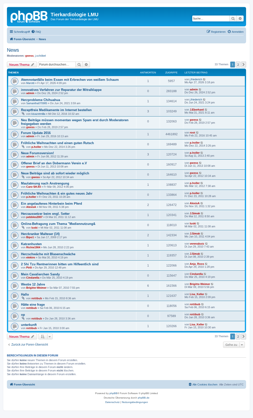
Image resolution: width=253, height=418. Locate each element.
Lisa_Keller (197, 294)
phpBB (113, 393)
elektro (30, 257)
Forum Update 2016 (36, 133)
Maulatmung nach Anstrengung (45, 183)
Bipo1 (30, 237)
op (23, 315)
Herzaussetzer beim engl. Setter (45, 214)
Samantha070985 (36, 103)
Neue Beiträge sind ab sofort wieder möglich (55, 173)
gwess (29, 55)
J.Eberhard (197, 109)
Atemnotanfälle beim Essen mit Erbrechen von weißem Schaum (70, 80)
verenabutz (197, 243)
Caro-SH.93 (33, 186)
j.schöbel (40, 55)
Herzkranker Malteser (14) (40, 234)
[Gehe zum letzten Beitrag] (204, 79)
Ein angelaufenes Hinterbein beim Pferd (51, 203)
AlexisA (31, 206)
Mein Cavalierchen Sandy (40, 274)
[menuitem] (36, 32)
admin (30, 93)
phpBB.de (143, 397)
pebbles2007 (34, 217)
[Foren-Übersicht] (29, 16)
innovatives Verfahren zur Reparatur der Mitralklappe (61, 90)
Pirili (29, 267)
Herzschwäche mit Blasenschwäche (48, 254)
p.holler (36, 146)
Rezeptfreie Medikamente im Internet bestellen (56, 110)
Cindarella (32, 277)
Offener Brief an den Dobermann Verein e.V (54, 163)
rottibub (36, 298)
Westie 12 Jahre (33, 284)
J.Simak (195, 213)
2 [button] (238, 64)
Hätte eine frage (33, 304)
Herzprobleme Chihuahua (40, 100)
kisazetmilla (38, 113)
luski (34, 227)
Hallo (25, 294)
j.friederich (196, 79)
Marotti (30, 83)
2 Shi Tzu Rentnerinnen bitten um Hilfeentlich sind (60, 264)
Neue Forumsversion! (37, 153)
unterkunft (29, 325)
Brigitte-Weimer (36, 287)
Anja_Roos (197, 263)
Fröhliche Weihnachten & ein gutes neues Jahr (56, 193)
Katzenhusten (31, 244)
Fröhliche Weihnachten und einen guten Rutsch (57, 143)
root (192, 132)
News (13, 50)
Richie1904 (33, 247)
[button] (243, 64)
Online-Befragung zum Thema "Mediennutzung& (58, 224)
